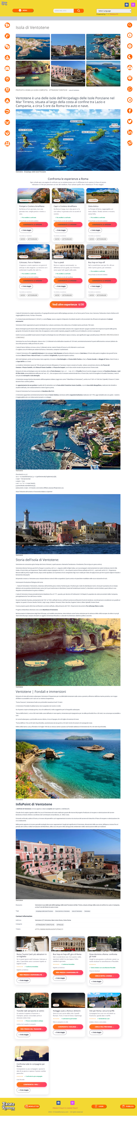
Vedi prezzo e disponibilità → (32, 975)
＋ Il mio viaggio (26, 230)
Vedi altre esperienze (68, 304)
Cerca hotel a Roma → (104, 976)
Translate (114, 14)
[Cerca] (79, 11)
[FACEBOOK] (127, 5)
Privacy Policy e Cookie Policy (65, 1108)
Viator (22, 239)
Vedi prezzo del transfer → (31, 1029)
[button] (129, 25)
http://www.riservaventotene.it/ (49, 929)
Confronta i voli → (31, 1084)
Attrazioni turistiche (58, 90)
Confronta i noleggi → (68, 1027)
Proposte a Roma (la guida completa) (32, 90)
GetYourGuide (32, 239)
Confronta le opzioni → (33, 225)
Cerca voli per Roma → (104, 1027)
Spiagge (60, 925)
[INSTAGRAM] (133, 5)
